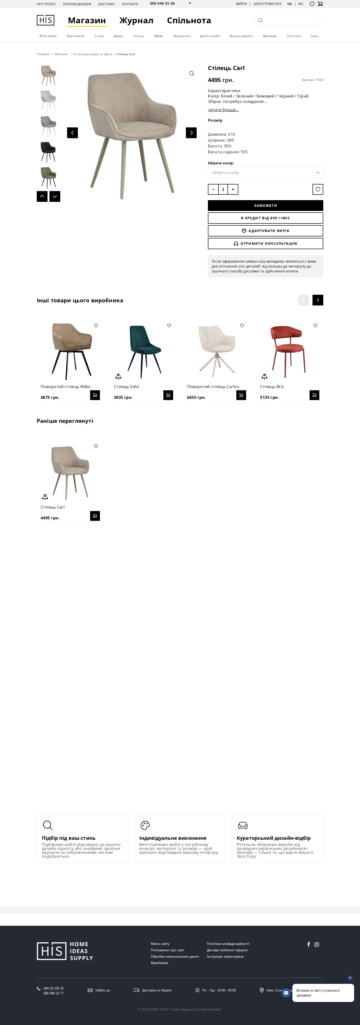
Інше (315, 36)
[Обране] (312, 4)
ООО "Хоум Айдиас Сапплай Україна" (191, 1009)
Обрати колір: (221, 163)
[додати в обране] (317, 189)
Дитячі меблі (210, 36)
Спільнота (189, 20)
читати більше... (223, 110)
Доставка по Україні (156, 990)
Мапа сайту (160, 944)
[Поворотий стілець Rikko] (70, 351)
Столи (99, 36)
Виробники (159, 963)
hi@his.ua (103, 990)
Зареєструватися (267, 4)
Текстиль (294, 36)
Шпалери (270, 36)
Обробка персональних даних (175, 956)
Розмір (215, 120)
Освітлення (75, 36)
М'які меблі (48, 36)
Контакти (130, 4)
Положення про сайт (167, 950)
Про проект (46, 4)
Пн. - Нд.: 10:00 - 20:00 (219, 990)
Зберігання (181, 36)
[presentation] (303, 300)
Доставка (106, 4)
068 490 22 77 (54, 993)
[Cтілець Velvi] (143, 351)
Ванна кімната (241, 36)
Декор (118, 36)
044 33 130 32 (54, 988)
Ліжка (158, 36)
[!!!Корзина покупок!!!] (320, 5)
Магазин (87, 20)
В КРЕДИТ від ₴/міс (265, 218)
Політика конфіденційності (228, 944)
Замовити (265, 205)
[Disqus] (180, 591)
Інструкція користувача (225, 956)
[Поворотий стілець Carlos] (216, 351)
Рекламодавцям (77, 4)
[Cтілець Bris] (289, 351)
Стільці (138, 36)
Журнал (137, 20)
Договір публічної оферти (227, 950)
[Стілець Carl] (70, 471)
